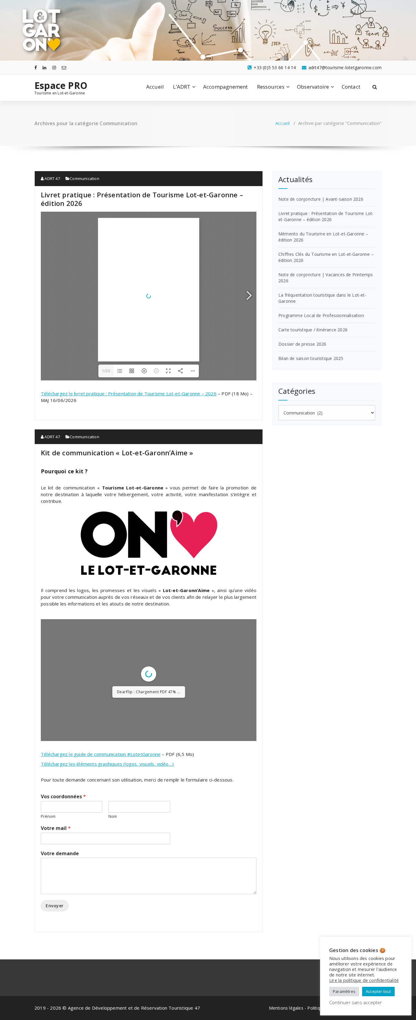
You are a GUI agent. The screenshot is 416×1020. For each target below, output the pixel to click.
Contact (351, 86)
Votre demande (60, 900)
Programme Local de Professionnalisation (321, 315)
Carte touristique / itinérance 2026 (312, 330)
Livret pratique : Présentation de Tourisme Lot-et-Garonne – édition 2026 (142, 199)
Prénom (48, 863)
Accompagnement (225, 86)
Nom (112, 863)
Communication (84, 178)
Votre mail (56, 875)
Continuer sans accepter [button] (355, 1002)
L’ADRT (181, 86)
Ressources (270, 86)
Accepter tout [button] (378, 991)
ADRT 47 (52, 178)
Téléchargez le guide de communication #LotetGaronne (100, 801)
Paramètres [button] (344, 991)
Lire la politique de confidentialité (364, 980)
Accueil (155, 86)
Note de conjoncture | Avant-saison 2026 (320, 199)
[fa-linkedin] (44, 67)
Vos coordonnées (63, 843)
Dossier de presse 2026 (302, 344)
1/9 (112, 778)
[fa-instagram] (54, 67)
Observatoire (313, 86)
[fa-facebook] (35, 67)
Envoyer (55, 952)
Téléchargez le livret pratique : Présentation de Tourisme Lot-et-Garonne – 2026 (129, 393)
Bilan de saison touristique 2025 (310, 358)
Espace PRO (60, 85)
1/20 (106, 370)
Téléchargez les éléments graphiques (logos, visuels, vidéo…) (107, 811)
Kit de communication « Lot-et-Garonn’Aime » (117, 452)
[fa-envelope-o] (64, 67)
